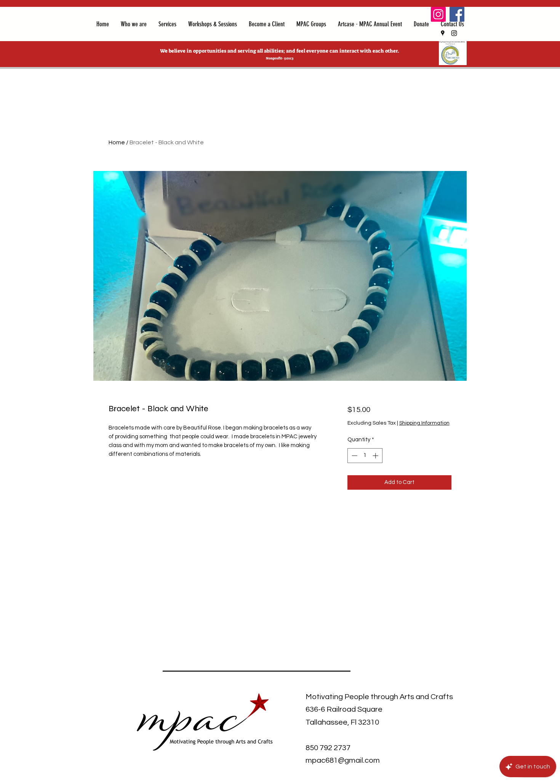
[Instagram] (438, 14)
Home (117, 142)
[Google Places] (442, 33)
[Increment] (376, 456)
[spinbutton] (364, 456)
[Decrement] (354, 456)
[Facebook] (457, 14)
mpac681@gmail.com (343, 760)
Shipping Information (424, 423)
